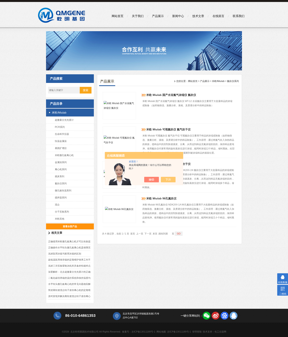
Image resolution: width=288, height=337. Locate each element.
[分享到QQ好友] (233, 316)
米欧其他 (59, 218)
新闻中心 (178, 16)
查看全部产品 (70, 226)
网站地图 (161, 331)
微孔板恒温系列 (63, 190)
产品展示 (158, 16)
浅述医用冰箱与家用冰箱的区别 (64, 253)
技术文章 (198, 16)
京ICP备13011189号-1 (179, 331)
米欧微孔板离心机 (64, 155)
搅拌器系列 (61, 197)
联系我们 (239, 16)
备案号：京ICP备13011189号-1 (138, 331)
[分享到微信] (206, 316)
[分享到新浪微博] (215, 316)
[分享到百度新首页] (224, 316)
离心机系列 (61, 169)
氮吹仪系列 (61, 183)
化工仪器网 (220, 331)
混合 (57, 204)
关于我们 (138, 16)
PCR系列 (60, 127)
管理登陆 (197, 331)
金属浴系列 (61, 162)
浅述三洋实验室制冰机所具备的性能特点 (69, 265)
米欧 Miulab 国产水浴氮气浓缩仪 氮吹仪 (171, 94)
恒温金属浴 (61, 141)
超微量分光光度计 (64, 120)
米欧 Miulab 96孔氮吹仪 (161, 198)
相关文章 (56, 232)
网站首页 (117, 16)
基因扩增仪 (61, 148)
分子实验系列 (62, 211)
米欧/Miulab (59, 112)
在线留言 (218, 16)
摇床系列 (59, 176)
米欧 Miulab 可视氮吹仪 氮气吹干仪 (168, 129)
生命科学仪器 (62, 134)
